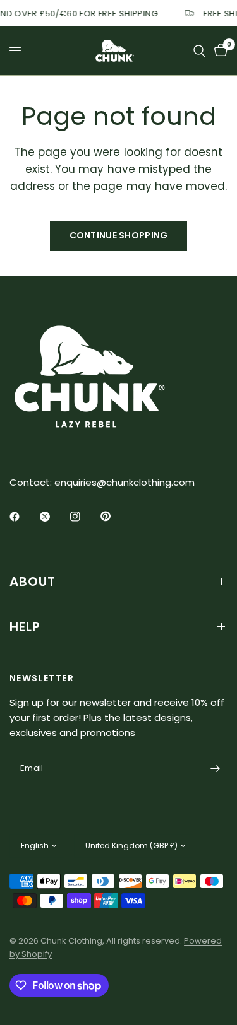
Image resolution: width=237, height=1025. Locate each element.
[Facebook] (23, 516)
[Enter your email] (215, 768)
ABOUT (32, 581)
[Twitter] (54, 516)
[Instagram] (84, 516)
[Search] (199, 50)
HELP (24, 626)
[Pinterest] (114, 516)
